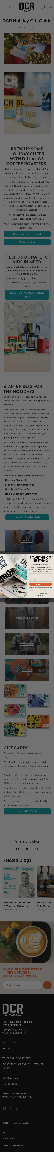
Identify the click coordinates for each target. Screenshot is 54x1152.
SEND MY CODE (40, 584)
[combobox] (31, 579)
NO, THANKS (40, 595)
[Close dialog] (52, 555)
